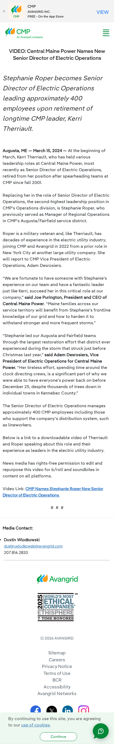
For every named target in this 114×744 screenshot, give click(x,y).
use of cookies (35, 725)
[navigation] (106, 33)
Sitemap (56, 652)
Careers (57, 659)
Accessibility (57, 687)
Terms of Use (57, 673)
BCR (57, 680)
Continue (58, 736)
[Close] (4, 11)
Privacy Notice (57, 666)
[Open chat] (101, 731)
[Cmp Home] (25, 32)
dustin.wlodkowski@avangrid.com (33, 546)
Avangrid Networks (57, 693)
